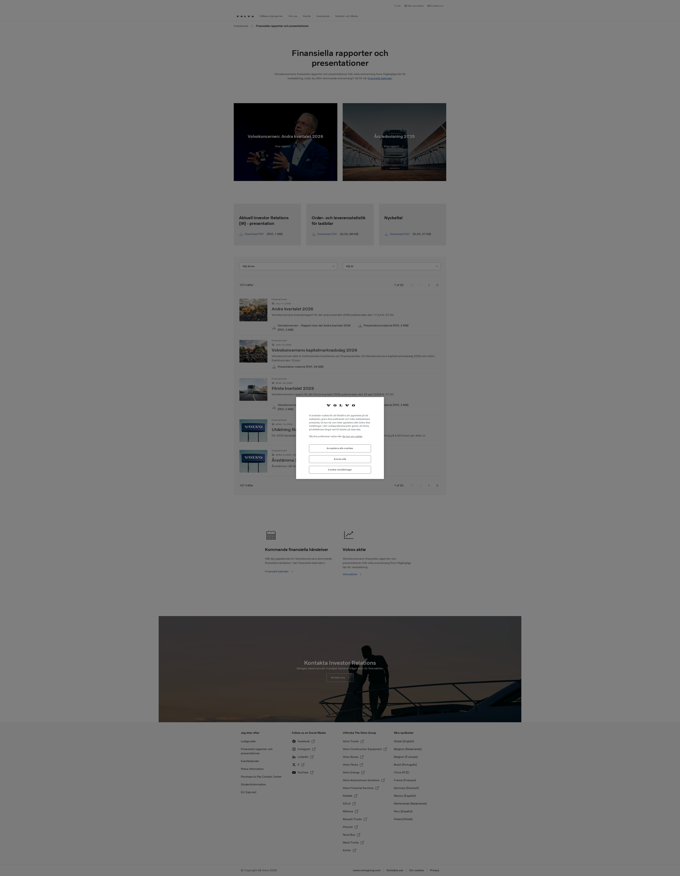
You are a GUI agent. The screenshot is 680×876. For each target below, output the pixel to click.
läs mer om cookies (352, 436)
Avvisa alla (340, 459)
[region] (340, 438)
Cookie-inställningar (340, 469)
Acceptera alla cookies (340, 448)
